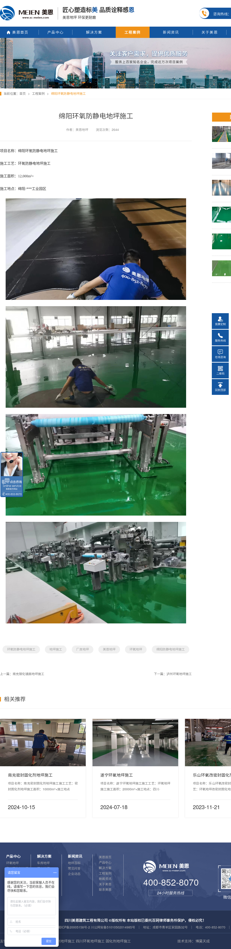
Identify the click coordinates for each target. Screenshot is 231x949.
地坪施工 (55, 649)
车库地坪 (43, 863)
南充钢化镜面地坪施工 (28, 674)
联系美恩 (105, 889)
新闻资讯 (105, 878)
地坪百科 (74, 863)
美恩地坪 (109, 649)
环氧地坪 (135, 649)
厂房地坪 (82, 649)
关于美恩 (105, 884)
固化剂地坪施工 (62, 941)
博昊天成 (202, 941)
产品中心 (105, 862)
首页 (22, 93)
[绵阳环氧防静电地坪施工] (115, 39)
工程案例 (38, 93)
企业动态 (74, 873)
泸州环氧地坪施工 (179, 674)
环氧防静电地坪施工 (21, 649)
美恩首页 (105, 857)
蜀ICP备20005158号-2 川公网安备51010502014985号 (96, 927)
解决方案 (105, 868)
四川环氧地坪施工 (90, 941)
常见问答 (74, 868)
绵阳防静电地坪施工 (170, 649)
